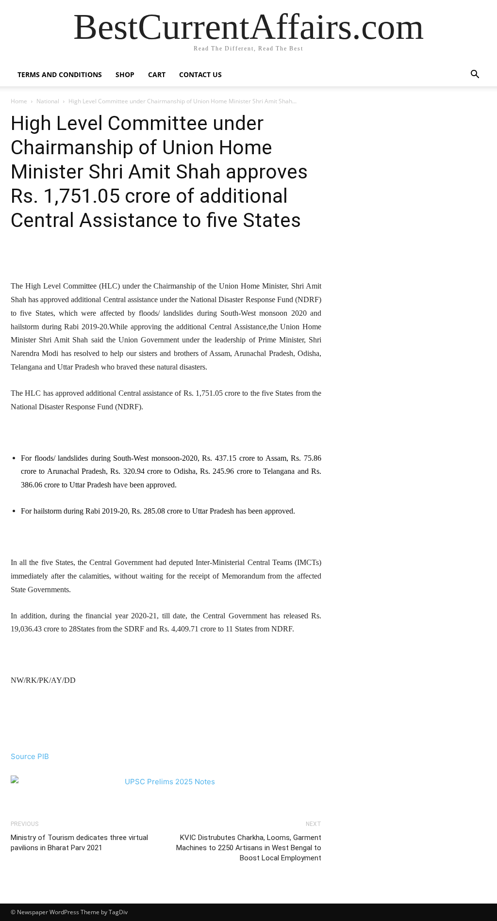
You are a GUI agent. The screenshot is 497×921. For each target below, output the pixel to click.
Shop (125, 74)
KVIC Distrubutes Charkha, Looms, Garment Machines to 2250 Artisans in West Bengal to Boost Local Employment (248, 847)
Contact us (200, 74)
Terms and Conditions (59, 74)
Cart (157, 74)
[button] (474, 75)
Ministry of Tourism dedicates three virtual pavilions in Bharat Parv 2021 (79, 842)
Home (19, 101)
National (47, 101)
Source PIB (30, 756)
